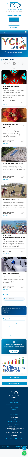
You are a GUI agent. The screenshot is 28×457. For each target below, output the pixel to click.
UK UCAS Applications (9, 326)
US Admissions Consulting (10, 323)
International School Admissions (14, 405)
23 (17, 63)
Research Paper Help (9, 335)
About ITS (14, 409)
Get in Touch (14, 351)
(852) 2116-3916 (14, 419)
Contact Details (14, 414)
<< (4, 63)
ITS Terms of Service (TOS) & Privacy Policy (11, 446)
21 (10, 63)
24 (20, 63)
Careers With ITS (14, 412)
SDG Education (14, 377)
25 (23, 63)
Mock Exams (7, 332)
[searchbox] (16, 299)
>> (15, 67)
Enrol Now (14, 19)
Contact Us (14, 23)
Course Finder (14, 27)
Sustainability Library (14, 383)
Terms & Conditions (14, 407)
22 (14, 63)
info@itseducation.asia (15, 421)
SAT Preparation (8, 329)
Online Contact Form (14, 424)
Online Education (14, 402)
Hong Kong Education (14, 400)
